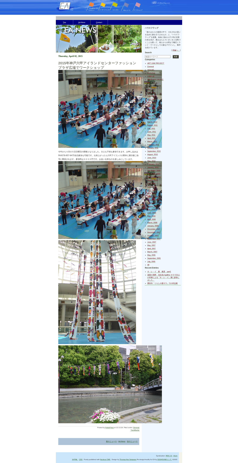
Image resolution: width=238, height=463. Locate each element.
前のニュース (111, 441)
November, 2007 (153, 232)
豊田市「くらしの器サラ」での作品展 (162, 283)
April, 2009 (151, 193)
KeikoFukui (109, 427)
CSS (80, 459)
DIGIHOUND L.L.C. (165, 459)
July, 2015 (151, 96)
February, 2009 (153, 197)
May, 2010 (151, 161)
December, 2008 (153, 203)
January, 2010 (153, 167)
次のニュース (132, 441)
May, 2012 (151, 115)
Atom (175, 456)
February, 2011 (153, 145)
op (64, 22)
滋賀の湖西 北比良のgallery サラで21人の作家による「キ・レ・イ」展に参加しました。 (163, 277)
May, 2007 (151, 245)
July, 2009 (151, 184)
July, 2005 (151, 261)
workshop (151, 73)
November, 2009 (153, 174)
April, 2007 (151, 249)
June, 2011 (151, 132)
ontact (99, 22)
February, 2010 (153, 164)
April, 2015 (151, 103)
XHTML (75, 459)
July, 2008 (151, 210)
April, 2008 (151, 219)
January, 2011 (152, 148)
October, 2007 (153, 236)
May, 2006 (151, 255)
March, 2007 (152, 252)
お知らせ (150, 76)
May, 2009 (151, 190)
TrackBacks (135, 430)
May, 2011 (151, 135)
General (136, 427)
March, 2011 (152, 141)
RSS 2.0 (169, 456)
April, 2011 (151, 138)
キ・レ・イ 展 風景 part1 (159, 272)
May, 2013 (151, 109)
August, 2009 (152, 180)
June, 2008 (151, 213)
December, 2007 (153, 229)
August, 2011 (152, 125)
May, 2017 (151, 90)
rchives (81, 22)
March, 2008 (152, 223)
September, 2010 (154, 151)
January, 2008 (153, 226)
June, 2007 (151, 242)
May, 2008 (151, 216)
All (148, 83)
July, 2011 (151, 128)
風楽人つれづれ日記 (155, 79)
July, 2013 (151, 106)
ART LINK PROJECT (155, 63)
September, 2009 (154, 177)
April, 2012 (151, 119)
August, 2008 (152, 206)
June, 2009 (151, 187)
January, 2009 (153, 200)
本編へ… (176, 50)
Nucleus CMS (105, 459)
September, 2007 (154, 239)
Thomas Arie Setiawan (128, 459)
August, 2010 (152, 154)
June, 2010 (151, 158)
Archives (121, 441)
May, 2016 (151, 93)
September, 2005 (154, 258)
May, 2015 (151, 99)
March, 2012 (152, 122)
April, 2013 (151, 112)
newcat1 (150, 70)
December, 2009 (153, 171)
